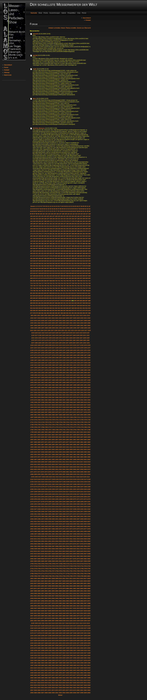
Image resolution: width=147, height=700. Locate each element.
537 (31, 263)
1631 (39, 407)
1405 (81, 372)
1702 (49, 417)
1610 (85, 402)
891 (37, 303)
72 (46, 211)
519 (42, 261)
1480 (46, 385)
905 (75, 303)
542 (45, 263)
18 (62, 206)
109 (66, 214)
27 (79, 206)
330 (67, 238)
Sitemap (6, 72)
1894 (67, 444)
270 (84, 231)
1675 (74, 412)
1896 (74, 444)
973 (81, 310)
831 (53, 296)
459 (59, 253)
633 (53, 273)
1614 (39, 405)
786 (50, 291)
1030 (81, 318)
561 (37, 266)
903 (70, 303)
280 (50, 234)
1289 (31, 358)
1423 (85, 375)
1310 (46, 360)
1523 (78, 390)
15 (56, 206)
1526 (88, 390)
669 (31, 278)
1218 (81, 345)
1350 (67, 365)
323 (48, 238)
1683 (42, 415)
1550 (53, 395)
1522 (74, 390)
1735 (46, 422)
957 (37, 310)
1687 (56, 415)
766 (56, 288)
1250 (74, 350)
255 (42, 231)
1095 (71, 328)
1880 (78, 442)
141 (31, 219)
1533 (53, 392)
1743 (74, 422)
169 (48, 221)
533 (81, 261)
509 (75, 258)
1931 (78, 449)
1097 (78, 328)
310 (73, 236)
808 (50, 293)
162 (89, 219)
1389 (85, 370)
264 (67, 231)
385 (37, 246)
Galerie (63, 13)
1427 (39, 377)
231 (37, 229)
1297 (60, 358)
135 (75, 216)
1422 (81, 375)
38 (41, 209)
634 (56, 273)
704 (67, 281)
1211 (56, 345)
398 (73, 246)
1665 (39, 412)
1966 (81, 454)
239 (59, 229)
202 (78, 224)
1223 (39, 348)
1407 (88, 372)
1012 (77, 315)
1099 (85, 328)
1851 (35, 439)
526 (62, 261)
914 (39, 305)
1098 (81, 328)
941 (53, 308)
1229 (60, 348)
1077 (67, 325)
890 (34, 303)
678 (56, 278)
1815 (88, 432)
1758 (67, 424)
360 (89, 241)
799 (86, 291)
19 (64, 206)
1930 (74, 449)
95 (31, 214)
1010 (70, 315)
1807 (60, 432)
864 (84, 298)
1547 (42, 395)
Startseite (34, 13)
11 (48, 206)
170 (50, 221)
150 (56, 219)
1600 (49, 402)
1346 (53, 365)
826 (39, 296)
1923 (49, 449)
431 (42, 251)
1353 (78, 365)
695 (42, 281)
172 (56, 221)
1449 (56, 380)
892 (39, 303)
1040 (56, 320)
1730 (88, 420)
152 (62, 219)
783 (42, 291)
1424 (88, 375)
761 (42, 288)
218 (61, 226)
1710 (78, 417)
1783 (35, 430)
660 (67, 276)
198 (67, 224)
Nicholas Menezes (39, 128)
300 (45, 236)
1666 (42, 412)
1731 (31, 422)
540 (39, 263)
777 (86, 288)
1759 (71, 424)
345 (48, 241)
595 (70, 268)
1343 (42, 365)
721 (53, 283)
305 (59, 236)
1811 (74, 432)
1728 (81, 420)
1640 (71, 407)
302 (50, 236)
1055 (49, 323)
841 (81, 296)
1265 (67, 353)
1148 (74, 335)
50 (64, 209)
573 (70, 266)
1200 (77, 343)
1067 (31, 325)
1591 (78, 400)
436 (56, 251)
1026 (67, 318)
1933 (85, 449)
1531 (46, 392)
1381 (56, 370)
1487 (71, 385)
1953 (35, 454)
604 (34, 271)
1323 (31, 363)
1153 (32, 338)
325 (53, 238)
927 (75, 305)
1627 (85, 405)
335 (81, 238)
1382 (60, 370)
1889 (49, 444)
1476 (31, 385)
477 (48, 256)
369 (53, 243)
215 (53, 226)
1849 (88, 437)
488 (78, 256)
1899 (85, 444)
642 (78, 273)
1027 (71, 318)
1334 (71, 363)
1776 (71, 427)
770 (67, 288)
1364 (56, 367)
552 (73, 263)
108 (63, 214)
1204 (32, 345)
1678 (85, 412)
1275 (42, 355)
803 (37, 293)
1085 (35, 328)
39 (43, 209)
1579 (35, 400)
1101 (31, 330)
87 (76, 211)
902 (67, 303)
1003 (45, 315)
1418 (67, 375)
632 (50, 273)
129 (59, 216)
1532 (49, 392)
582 (34, 268)
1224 (42, 348)
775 (81, 288)
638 (67, 273)
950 (78, 308)
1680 (31, 415)
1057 (56, 323)
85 (72, 211)
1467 (60, 382)
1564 (42, 397)
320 (39, 238)
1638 (63, 407)
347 (53, 241)
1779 (81, 427)
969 (70, 310)
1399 (60, 372)
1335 (74, 363)
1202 (84, 343)
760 (39, 288)
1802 (42, 432)
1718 (46, 420)
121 (37, 216)
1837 (46, 437)
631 (48, 273)
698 (50, 281)
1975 (53, 457)
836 (67, 296)
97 (34, 214)
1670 (56, 412)
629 (42, 273)
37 (39, 209)
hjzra (34, 98)
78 (58, 211)
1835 (39, 437)
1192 (49, 343)
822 (89, 293)
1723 (63, 420)
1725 (71, 420)
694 (39, 281)
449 (31, 253)
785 (48, 291)
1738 (56, 422)
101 (43, 214)
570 (62, 266)
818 (78, 293)
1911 (67, 447)
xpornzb (35, 34)
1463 (46, 382)
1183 (77, 340)
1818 (39, 434)
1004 (49, 315)
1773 (60, 427)
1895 (71, 444)
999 (32, 315)
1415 (56, 375)
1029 (78, 318)
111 (71, 214)
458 (56, 253)
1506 (78, 387)
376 (73, 243)
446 (84, 251)
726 (67, 283)
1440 (85, 377)
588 (50, 268)
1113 (72, 330)
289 (75, 234)
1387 (78, 370)
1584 (53, 400)
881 (70, 301)
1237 (88, 348)
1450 (60, 380)
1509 (88, 387)
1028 (74, 318)
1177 (56, 340)
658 (62, 276)
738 (39, 286)
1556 (74, 395)
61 (85, 209)
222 (72, 226)
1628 (88, 405)
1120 (36, 333)
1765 (31, 427)
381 (86, 243)
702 (62, 281)
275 (37, 234)
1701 (46, 417)
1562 (35, 397)
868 (34, 301)
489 (81, 256)
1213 (63, 345)
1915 (81, 447)
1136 (32, 335)
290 (78, 234)
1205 (35, 345)
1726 (74, 420)
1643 (81, 407)
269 (81, 231)
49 (62, 209)
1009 (67, 315)
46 (56, 209)
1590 (74, 400)
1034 (35, 320)
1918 (31, 449)
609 (48, 271)
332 (73, 238)
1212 (60, 345)
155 (70, 219)
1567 (53, 397)
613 (59, 271)
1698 (35, 417)
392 (56, 246)
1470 (71, 382)
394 (62, 246)
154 (67, 219)
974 (84, 310)
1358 (35, 367)
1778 (78, 427)
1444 (39, 380)
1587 (63, 400)
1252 (81, 350)
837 (70, 296)
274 (34, 234)
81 (64, 211)
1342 (39, 365)
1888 (46, 444)
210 (39, 226)
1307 (35, 360)
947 (70, 308)
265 (70, 231)
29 (83, 206)
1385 (71, 370)
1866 (88, 439)
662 (73, 276)
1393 (39, 372)
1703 (53, 417)
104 (52, 214)
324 (50, 238)
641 (75, 273)
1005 (52, 315)
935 (37, 308)
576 (78, 266)
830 (50, 296)
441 (70, 251)
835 (64, 296)
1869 (39, 442)
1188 (36, 343)
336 (84, 238)
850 (45, 298)
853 (53, 298)
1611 (88, 402)
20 (66, 206)
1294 (49, 358)
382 (89, 243)
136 (78, 216)
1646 (31, 410)
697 (48, 281)
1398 (56, 372)
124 (45, 216)
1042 (63, 320)
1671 (60, 412)
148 (50, 219)
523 (53, 261)
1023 (56, 318)
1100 (88, 328)
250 (89, 229)
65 (33, 211)
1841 (60, 437)
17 (60, 206)
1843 (67, 437)
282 (56, 234)
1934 (88, 449)
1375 (35, 370)
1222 (35, 348)
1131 (74, 333)
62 (87, 209)
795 (75, 291)
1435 (67, 377)
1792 (67, 430)
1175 (50, 340)
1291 (39, 358)
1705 (60, 417)
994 (78, 313)
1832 (88, 434)
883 (75, 301)
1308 (39, 360)
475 (42, 256)
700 (56, 281)
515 (31, 261)
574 (73, 266)
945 (64, 308)
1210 (53, 345)
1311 (49, 360)
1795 (78, 430)
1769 (46, 427)
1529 (39, 392)
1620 (60, 405)
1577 (88, 397)
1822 (53, 434)
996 (84, 313)
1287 (85, 355)
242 (67, 229)
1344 (46, 365)
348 (56, 241)
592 (62, 268)
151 (59, 219)
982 (45, 313)
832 (56, 296)
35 (35, 209)
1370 (78, 367)
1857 (56, 439)
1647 (35, 410)
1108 (55, 330)
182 (84, 221)
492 (89, 256)
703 (64, 281)
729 (75, 283)
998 (89, 313)
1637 (60, 407)
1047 (81, 320)
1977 (60, 457)
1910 (64, 447)
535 (86, 261)
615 (64, 271)
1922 (46, 449)
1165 (74, 338)
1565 (46, 397)
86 (74, 211)
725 (64, 283)
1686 (53, 415)
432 (45, 251)
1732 (35, 422)
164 (34, 221)
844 (89, 296)
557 (86, 263)
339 (31, 241)
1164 (70, 338)
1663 (31, 412)
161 (86, 219)
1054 (46, 323)
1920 (39, 449)
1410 (39, 375)
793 (70, 291)
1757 (63, 424)
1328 (49, 363)
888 (89, 301)
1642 (78, 407)
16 (58, 206)
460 (62, 253)
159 (81, 219)
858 (67, 298)
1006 (56, 315)
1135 (87, 333)
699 (53, 281)
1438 (78, 377)
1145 (63, 335)
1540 (78, 392)
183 (86, 221)
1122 (43, 333)
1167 (81, 338)
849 (42, 298)
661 (70, 276)
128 (56, 216)
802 (34, 293)
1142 (53, 335)
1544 (31, 395)
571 (64, 266)
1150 (81, 335)
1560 (88, 395)
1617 (49, 405)
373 (64, 243)
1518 (60, 390)
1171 (36, 340)
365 (42, 243)
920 (56, 305)
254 (39, 231)
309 (70, 236)
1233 (74, 348)
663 (75, 276)
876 (56, 301)
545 (53, 263)
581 (31, 268)
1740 (63, 422)
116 (84, 214)
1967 (85, 454)
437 (59, 251)
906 (78, 303)
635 (59, 273)
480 (56, 256)
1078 (71, 325)
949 (75, 308)
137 (81, 216)
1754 (53, 424)
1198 (70, 343)
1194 (56, 343)
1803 (46, 432)
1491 (85, 385)
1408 (32, 375)
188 (39, 224)
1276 (46, 355)
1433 (60, 377)
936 (39, 308)
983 (48, 313)
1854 (46, 439)
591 (59, 268)
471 (31, 256)
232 (39, 229)
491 (86, 256)
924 (67, 305)
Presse (84, 13)
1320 (81, 360)
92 (85, 211)
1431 (53, 377)
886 (84, 301)
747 (64, 286)
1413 (49, 375)
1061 (71, 323)
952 (84, 308)
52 (68, 209)
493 (31, 258)
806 (45, 293)
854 (56, 298)
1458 (88, 380)
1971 (39, 457)
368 (50, 243)
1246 (60, 350)
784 (45, 291)
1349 (63, 365)
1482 (53, 385)
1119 (32, 333)
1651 (49, 410)
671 (37, 278)
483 (64, 256)
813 (64, 293)
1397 (53, 372)
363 (37, 243)
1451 (63, 380)
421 (75, 248)
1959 (56, 454)
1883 (88, 442)
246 (78, 229)
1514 (46, 390)
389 (48, 246)
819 (81, 293)
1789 (56, 430)
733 (86, 283)
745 (59, 286)
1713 (88, 417)
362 (34, 243)
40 (44, 209)
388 (45, 246)
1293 (46, 358)
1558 (81, 395)
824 (34, 296)
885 (81, 301)
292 (84, 234)
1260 (49, 353)
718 (45, 283)
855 (59, 298)
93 (87, 211)
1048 (85, 320)
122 (39, 216)
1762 (81, 424)
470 (89, 253)
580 (89, 266)
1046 (78, 320)
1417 (63, 375)
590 (56, 268)
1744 (78, 422)
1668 (49, 412)
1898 (81, 444)
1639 (67, 407)
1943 (60, 452)
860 (73, 298)
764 (50, 288)
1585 (56, 400)
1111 (65, 330)
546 (56, 263)
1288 (88, 355)
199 (70, 224)
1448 (53, 380)
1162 (63, 338)
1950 (85, 452)
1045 (74, 320)
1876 (63, 442)
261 (59, 231)
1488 (74, 385)
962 (50, 310)
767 (59, 288)
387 (42, 246)
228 (89, 226)
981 (42, 313)
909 (86, 303)
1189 (39, 343)
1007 (60, 315)
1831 (85, 434)
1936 (35, 452)
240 (62, 229)
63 (89, 209)
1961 (63, 454)
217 (59, 226)
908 (84, 303)
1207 (42, 345)
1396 (49, 372)
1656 (67, 410)
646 (89, 273)
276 (39, 234)
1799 (32, 432)
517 (37, 261)
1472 (78, 382)
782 (39, 291)
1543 (88, 392)
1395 (46, 372)
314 (83, 236)
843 (86, 296)
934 (34, 308)
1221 (31, 348)
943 (59, 308)
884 (78, 301)
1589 (71, 400)
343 (42, 241)
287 (70, 234)
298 (39, 236)
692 (34, 281)
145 (42, 219)
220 (67, 226)
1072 (49, 325)
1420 (74, 375)
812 (61, 293)
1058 (60, 323)
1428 (42, 377)
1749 (35, 424)
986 (56, 313)
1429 (46, 377)
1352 (74, 365)
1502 (63, 387)
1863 (78, 439)
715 (37, 283)
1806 (56, 432)
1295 (53, 358)
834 (62, 296)
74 (50, 211)
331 (70, 238)
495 (37, 258)
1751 (42, 424)
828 (45, 296)
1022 (53, 318)
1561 (31, 397)
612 (56, 271)
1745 (81, 422)
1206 (39, 345)
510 (78, 258)
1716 (39, 420)
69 (41, 211)
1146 (67, 335)
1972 (42, 457)
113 (76, 214)
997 (86, 313)
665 (81, 276)
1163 (67, 338)
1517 (56, 390)
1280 (60, 355)
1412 (46, 375)
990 (67, 313)
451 (37, 253)
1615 (42, 405)
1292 (42, 358)
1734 (42, 422)
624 (89, 271)
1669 (53, 412)
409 (42, 248)
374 (67, 243)
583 (37, 268)
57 (78, 209)
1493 (31, 387)
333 (75, 238)
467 (81, 253)
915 (42, 305)
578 (84, 266)
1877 (67, 442)
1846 (78, 437)
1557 (78, 395)
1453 (71, 380)
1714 (31, 420)
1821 (49, 434)
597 (75, 268)
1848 (85, 437)
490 (84, 256)
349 (59, 241)
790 (62, 291)
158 (78, 219)
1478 (39, 385)
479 (53, 256)
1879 (74, 442)
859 (70, 298)
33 (31, 209)
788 (56, 291)
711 (86, 281)
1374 (31, 370)
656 (56, 276)
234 (45, 229)
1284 (74, 355)
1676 (78, 412)
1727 (78, 420)
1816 (31, 434)
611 (53, 271)
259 (53, 231)
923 (64, 305)
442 (73, 251)
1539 (74, 392)
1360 (42, 367)
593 (64, 268)
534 (84, 261)
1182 (74, 340)
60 (84, 209)
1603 (60, 402)
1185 (84, 340)
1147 (70, 335)
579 (86, 266)
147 (48, 219)
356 (78, 241)
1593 (85, 400)
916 (45, 305)
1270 (85, 353)
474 (39, 256)
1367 (67, 367)
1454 (74, 380)
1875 (60, 442)
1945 (67, 452)
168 (45, 221)
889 (31, 303)
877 (59, 301)
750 (73, 286)
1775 (67, 427)
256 (45, 231)
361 (31, 243)
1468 (63, 382)
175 (64, 221)
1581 (42, 400)
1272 (31, 355)
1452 (67, 380)
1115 (79, 330)
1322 (88, 360)
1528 (35, 392)
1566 (49, 397)
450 (34, 253)
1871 (46, 442)
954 (89, 308)
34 (33, 209)
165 (37, 221)
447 (86, 251)
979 (37, 313)
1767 (39, 427)
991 (70, 313)
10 (46, 206)
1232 (71, 348)
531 (75, 261)
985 (53, 313)
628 (39, 273)
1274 (39, 355)
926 (72, 305)
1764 (88, 424)
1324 (35, 363)
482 (62, 256)
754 (84, 286)
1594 (88, 400)
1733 (39, 422)
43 (50, 209)
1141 (50, 335)
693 (37, 281)
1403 (74, 372)
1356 (88, 365)
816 (72, 293)
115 (81, 214)
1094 (67, 328)
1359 (39, 367)
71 (44, 211)
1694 (81, 415)
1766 (35, 427)
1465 (53, 382)
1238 (31, 350)
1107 (52, 330)
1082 (85, 325)
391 (53, 246)
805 (42, 293)
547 (59, 263)
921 (59, 305)
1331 (60, 363)
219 (64, 226)
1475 (88, 382)
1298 (63, 358)
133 (70, 216)
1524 (81, 390)
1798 (88, 430)
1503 (67, 387)
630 (45, 273)
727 (70, 283)
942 (56, 308)
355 (75, 241)
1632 (42, 407)
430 (39, 251)
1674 (71, 412)
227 (86, 226)
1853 (42, 439)
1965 (78, 454)
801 (31, 293)
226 (83, 226)
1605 (67, 402)
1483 (56, 385)
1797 (85, 430)
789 (59, 291)
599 (81, 268)
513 (86, 258)
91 (84, 211)
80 (62, 211)
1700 (42, 417)
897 (53, 303)
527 (64, 261)
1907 (53, 447)
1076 (63, 325)
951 (81, 308)
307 (64, 236)
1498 (49, 387)
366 (45, 243)
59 (82, 209)
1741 (67, 422)
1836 (42, 437)
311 (75, 236)
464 (73, 253)
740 (45, 286)
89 (80, 211)
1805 (53, 432)
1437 (74, 377)
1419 (71, 375)
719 (48, 283)
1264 (63, 353)
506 (67, 258)
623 (86, 271)
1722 (60, 420)
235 (48, 229)
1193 (53, 343)
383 (31, 246)
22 (70, 206)
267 (75, 231)
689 (86, 278)
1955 (42, 454)
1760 (74, 424)
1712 (85, 417)
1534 (56, 392)
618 (72, 271)
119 (31, 216)
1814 (85, 432)
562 (39, 266)
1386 (74, 370)
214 (50, 226)
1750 (39, 424)
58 (80, 209)
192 (50, 224)
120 (34, 216)
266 (73, 231)
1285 (78, 355)
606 (39, 271)
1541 (81, 392)
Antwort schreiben (54, 28)
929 (81, 305)
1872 (49, 442)
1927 (63, 449)
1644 (85, 407)
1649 (42, 410)
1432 (56, 377)
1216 (74, 345)
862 (78, 298)
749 (70, 286)
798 (84, 291)
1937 (39, 452)
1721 (56, 420)
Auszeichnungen (54, 13)
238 (56, 229)
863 (81, 298)
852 (50, 298)
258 (50, 231)
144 (39, 219)
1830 (81, 434)
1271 (88, 353)
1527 (31, 392)
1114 (75, 330)
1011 (74, 315)
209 (37, 226)
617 (70, 271)
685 (75, 278)
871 (42, 301)
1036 (42, 320)
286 (67, 234)
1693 (78, 415)
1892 (60, 444)
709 (81, 281)
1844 (71, 437)
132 (67, 216)
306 (62, 236)
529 (70, 261)
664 (78, 276)
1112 (69, 330)
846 (34, 298)
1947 (74, 452)
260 (56, 231)
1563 (39, 397)
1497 (46, 387)
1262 (56, 353)
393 (59, 246)
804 (39, 293)
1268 (78, 353)
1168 (84, 338)
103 (49, 214)
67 (37, 211)
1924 (53, 449)
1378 (46, 370)
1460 (35, 382)
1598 (42, 402)
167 (42, 221)
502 (56, 258)
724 (62, 283)
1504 (71, 387)
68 (39, 211)
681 (64, 278)
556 (84, 263)
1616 (46, 405)
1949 (81, 452)
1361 (46, 367)
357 (81, 241)
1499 (53, 387)
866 (89, 298)
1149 (77, 335)
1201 (81, 343)
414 (56, 248)
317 (31, 238)
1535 (60, 392)
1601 (53, 402)
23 (72, 206)
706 (73, 281)
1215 (71, 345)
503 (59, 258)
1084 (32, 328)
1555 (71, 395)
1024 (60, 318)
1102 (35, 330)
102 (46, 214)
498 (45, 258)
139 (86, 216)
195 (59, 224)
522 (50, 261)
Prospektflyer (72, 13)
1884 (31, 444)
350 (62, 241)
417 (64, 248)
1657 (71, 410)
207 (31, 226)
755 (86, 286)
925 (70, 305)
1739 (60, 422)
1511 (35, 390)
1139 (43, 335)
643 (81, 273)
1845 (74, 437)
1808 (64, 432)
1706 (64, 417)
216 (56, 226)
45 (54, 209)
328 (62, 238)
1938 (42, 452)
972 (78, 310)
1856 (53, 439)
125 (48, 216)
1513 (42, 390)
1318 (74, 360)
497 (42, 258)
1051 (35, 323)
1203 (88, 343)
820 (83, 293)
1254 (88, 350)
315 (86, 236)
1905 (46, 447)
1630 (35, 407)
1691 (71, 415)
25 (75, 206)
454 (45, 253)
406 (34, 248)
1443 (35, 380)
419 (70, 248)
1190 (42, 343)
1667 (46, 412)
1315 (63, 360)
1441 (88, 377)
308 (67, 236)
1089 (49, 328)
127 (53, 216)
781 (37, 291)
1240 (39, 350)
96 (33, 214)
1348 (60, 365)
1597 (39, 402)
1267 (74, 353)
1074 (56, 325)
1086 (39, 328)
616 (67, 271)
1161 (60, 338)
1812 (78, 432)
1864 (81, 439)
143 (37, 219)
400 (78, 246)
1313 (56, 360)
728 (73, 283)
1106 (48, 330)
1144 (60, 335)
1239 (35, 350)
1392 (35, 372)
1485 (63, 385)
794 (73, 291)
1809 (67, 432)
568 (56, 266)
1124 (49, 333)
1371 (81, 367)
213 (48, 226)
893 (42, 303)
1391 (31, 372)
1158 (50, 338)
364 (39, 243)
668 (89, 276)
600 (84, 268)
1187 (32, 343)
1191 (46, 343)
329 (64, 238)
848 (39, 298)
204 (84, 224)
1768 (42, 427)
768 (62, 288)
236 (50, 229)
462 (67, 253)
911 (31, 305)
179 (75, 221)
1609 (81, 402)
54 (72, 209)
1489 (78, 385)
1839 (53, 437)
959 (42, 310)
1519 (63, 390)
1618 (53, 405)
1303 (81, 358)
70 (43, 211)
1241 (42, 350)
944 (62, 308)
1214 (67, 345)
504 (62, 258)
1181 (70, 340)
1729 (85, 420)
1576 (85, 397)
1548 (46, 395)
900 (62, 303)
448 (89, 251)
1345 (49, 365)
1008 (63, 315)
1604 (64, 402)
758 (34, 288)
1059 (63, 323)
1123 (46, 333)
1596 (35, 402)
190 (45, 224)
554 (78, 263)
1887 (42, 444)
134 (72, 216)
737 (37, 286)
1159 (53, 338)
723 (59, 283)
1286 (81, 355)
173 (59, 221)
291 (81, 234)
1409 (35, 375)
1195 (60, 343)
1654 (60, 410)
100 (41, 214)
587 (48, 268)
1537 (67, 392)
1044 (71, 320)
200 (73, 224)
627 (37, 273)
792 (67, 291)
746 (62, 286)
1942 (56, 452)
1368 (71, 367)
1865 (85, 439)
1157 (46, 338)
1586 (60, 400)
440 (67, 251)
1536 (63, 392)
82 (66, 211)
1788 (53, 430)
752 (78, 286)
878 (62, 301)
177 (70, 221)
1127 (60, 333)
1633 (46, 407)
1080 (78, 325)
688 (84, 278)
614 (61, 271)
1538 (71, 392)
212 (45, 226)
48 (60, 209)
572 (67, 266)
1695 (85, 415)
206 (89, 224)
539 (37, 263)
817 (75, 293)
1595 (32, 402)
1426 (35, 377)
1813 (81, 432)
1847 (81, 437)
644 (84, 273)
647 (31, 276)
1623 (71, 405)
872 (45, 301)
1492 (88, 385)
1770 (49, 427)
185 (31, 224)
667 (86, 276)
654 (50, 276)
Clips (78, 13)
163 (31, 221)
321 (42, 238)
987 (59, 313)
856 (62, 298)
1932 (81, 449)
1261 (53, 353)
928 (78, 305)
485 (70, 256)
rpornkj (35, 55)
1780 (85, 427)
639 (70, 273)
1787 (49, 430)
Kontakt (6, 70)
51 (66, 209)
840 (78, 296)
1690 (67, 415)
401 (81, 246)
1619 (56, 405)
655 (53, 276)
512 (83, 258)
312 (78, 236)
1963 (71, 454)
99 (38, 214)
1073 (53, 325)
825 (37, 296)
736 (34, 286)
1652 (53, 410)
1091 (56, 328)
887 (86, 301)
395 (64, 246)
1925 (56, 449)
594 (67, 268)
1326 (42, 363)
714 (34, 283)
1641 (74, 407)
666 (84, 276)
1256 (35, 353)
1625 (78, 405)
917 (48, 305)
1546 (39, 395)
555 (81, 263)
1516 (53, 390)
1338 (85, 363)
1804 (49, 432)
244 (73, 229)
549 (64, 263)
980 (39, 313)
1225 (46, 348)
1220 (88, 345)
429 (37, 251)
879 (64, 301)
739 (42, 286)
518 (39, 261)
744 (56, 286)
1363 (53, 367)
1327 (46, 363)
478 (50, 256)
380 (84, 243)
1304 (85, 358)
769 (64, 288)
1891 (56, 444)
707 (75, 281)
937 (42, 308)
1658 (74, 410)
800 (89, 291)
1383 (63, 370)
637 (64, 273)
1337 (81, 363)
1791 (63, 430)
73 (48, 211)
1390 (88, 370)
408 (39, 248)
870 (39, 301)
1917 (88, 447)
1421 (78, 375)
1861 (71, 439)
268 (78, 231)
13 (52, 206)
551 (70, 263)
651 (42, 276)
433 (48, 251)
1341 (35, 365)
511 (81, 258)
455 (48, 253)
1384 (67, 370)
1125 (53, 333)
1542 (85, 392)
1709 (74, 417)
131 (64, 216)
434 (50, 251)
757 (31, 288)
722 (56, 283)
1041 (60, 320)
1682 (39, 415)
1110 (62, 330)
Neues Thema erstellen (68, 28)
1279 (56, 355)
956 (34, 310)
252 (34, 231)
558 (89, 263)
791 (64, 291)
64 (31, 211)
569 (59, 266)
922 (61, 305)
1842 (63, 437)
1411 (42, 375)
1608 (78, 402)
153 (64, 219)
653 (48, 276)
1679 (88, 412)
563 (42, 266)
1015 (88, 315)
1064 (81, 323)
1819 (42, 434)
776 (84, 288)
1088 (46, 328)
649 (37, 276)
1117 (85, 330)
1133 (80, 333)
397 (70, 246)
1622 (67, 405)
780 (34, 291)
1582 (46, 400)
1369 (74, 367)
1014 (84, 315)
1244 (53, 350)
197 (64, 224)
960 (45, 310)
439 (64, 251)
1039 (53, 320)
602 (89, 268)
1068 (35, 325)
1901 (32, 447)
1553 (63, 395)
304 (56, 236)
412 (50, 248)
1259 (46, 353)
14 (54, 206)
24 (74, 206)
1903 (39, 447)
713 (31, 283)
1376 (39, 370)
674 (45, 278)
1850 (31, 439)
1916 (85, 447)
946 (67, 308)
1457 (85, 380)
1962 (67, 454)
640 (73, 273)
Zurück (32, 206)
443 (75, 251)
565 (48, 266)
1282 (67, 355)
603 (31, 271)
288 (73, 234)
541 (42, 263)
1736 (49, 422)
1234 (78, 348)
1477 (35, 385)
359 (86, 241)
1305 (88, 358)
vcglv (34, 69)
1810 (71, 432)
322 (45, 238)
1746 (85, 422)
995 (81, 313)
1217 (78, 345)
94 (89, 211)
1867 (31, 442)
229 (31, 229)
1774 (63, 427)
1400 (63, 372)
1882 (85, 442)
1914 (78, 447)
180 (78, 221)
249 (86, 229)
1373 (88, 367)
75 (52, 211)
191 (48, 224)
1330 (56, 363)
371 (59, 243)
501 (53, 258)
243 (70, 229)
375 (70, 243)
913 (37, 305)
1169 (87, 338)
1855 (49, 439)
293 (86, 234)
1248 (67, 350)
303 (53, 236)
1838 (49, 437)
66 (35, 211)
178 (73, 221)
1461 (39, 382)
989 (64, 313)
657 (59, 276)
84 (70, 211)
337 (86, 238)
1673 (67, 412)
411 (48, 248)
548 (62, 263)
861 (75, 298)
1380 (53, 370)
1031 (85, 318)
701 (59, 281)
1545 (35, 395)
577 (81, 266)
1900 (88, 444)
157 (75, 219)
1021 (49, 318)
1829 (78, 434)
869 (37, 301)
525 (59, 261)
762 (45, 288)
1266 (71, 353)
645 (86, 273)
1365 (60, 367)
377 (75, 243)
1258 (42, 353)
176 (67, 221)
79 (60, 211)
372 (62, 243)
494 (34, 258)
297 (37, 236)
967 (64, 310)
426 (89, 248)
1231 (67, 348)
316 (89, 236)
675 (48, 278)
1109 (59, 330)
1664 (35, 412)
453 (42, 253)
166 (39, 221)
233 (42, 229)
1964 (74, 454)
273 (31, 234)
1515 (49, 390)
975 (86, 310)
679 (59, 278)
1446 (46, 380)
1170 (32, 340)
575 (75, 266)
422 (78, 248)
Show (40, 13)
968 (67, 310)
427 (31, 251)
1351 (71, 365)
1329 (53, 363)
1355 (85, 365)
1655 (63, 410)
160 (84, 219)
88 (78, 211)
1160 (56, 338)
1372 (85, 367)
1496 (42, 387)
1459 (31, 382)
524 (56, 261)
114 (79, 214)
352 (67, 241)
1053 (42, 323)
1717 (42, 420)
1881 (81, 442)
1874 (56, 442)
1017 (35, 318)
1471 (74, 382)
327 (59, 238)
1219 (85, 345)
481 (59, 256)
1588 (67, 400)
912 (34, 305)
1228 (56, 348)
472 (34, 256)
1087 (42, 328)
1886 (39, 444)
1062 (74, 323)
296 (34, 236)
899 (59, 303)
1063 (78, 323)
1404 (78, 372)
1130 (70, 333)
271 (86, 231)
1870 (42, 442)
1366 (63, 367)
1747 (88, 422)
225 (81, 226)
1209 (49, 345)
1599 (46, 402)
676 (50, 278)
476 (45, 256)
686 (78, 278)
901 (64, 303)
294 (89, 234)
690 (89, 278)
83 (68, 211)
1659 (78, 410)
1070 (42, 325)
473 (37, 256)
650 (39, 276)
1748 (31, 424)
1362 (49, 367)
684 (73, 278)
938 (45, 308)
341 (37, 241)
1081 (81, 325)
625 (31, 273)
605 (37, 271)
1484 (60, 385)
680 (62, 278)
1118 (89, 330)
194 (56, 224)
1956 (46, 454)
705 (70, 281)
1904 (42, 447)
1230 (63, 348)
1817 (35, 434)
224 (78, 226)
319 (37, 238)
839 (75, 296)
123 (42, 216)
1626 (81, 405)
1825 (63, 434)
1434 (63, 377)
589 (53, 268)
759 (37, 288)
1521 (71, 390)
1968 (88, 454)
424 (83, 248)
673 (42, 278)
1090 (53, 328)
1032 (88, 318)
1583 (49, 400)
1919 (35, 449)
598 (78, 268)
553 (75, 263)
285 (64, 234)
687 (81, 278)
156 (73, 219)
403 (86, 246)
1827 (71, 434)
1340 (31, 365)
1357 (31, 367)
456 (50, 253)
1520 (67, 390)
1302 (78, 358)
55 (74, 209)
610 (50, 271)
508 (73, 258)
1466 (56, 382)
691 (31, 281)
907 (81, 303)
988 (62, 313)
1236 (85, 348)
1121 (39, 333)
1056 (53, 323)
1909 (60, 447)
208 (34, 226)
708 (78, 281)
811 (59, 293)
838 (73, 296)
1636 (56, 407)
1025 (63, 318)
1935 (31, 452)
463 (70, 253)
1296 (56, 358)
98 (36, 214)
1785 (42, 430)
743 (53, 286)
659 (64, 276)
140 (89, 216)
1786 (46, 430)
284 (62, 234)
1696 (88, 415)
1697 (32, 417)
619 (75, 271)
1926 (60, 449)
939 (48, 308)
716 (39, 283)
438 (62, 251)
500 (50, 258)
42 (48, 209)
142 (34, 219)
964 (56, 310)
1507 (81, 387)
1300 (71, 358)
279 (48, 234)
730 (78, 283)
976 (89, 310)
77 (56, 211)
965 (59, 310)
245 (75, 229)
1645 (88, 407)
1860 (67, 439)
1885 (35, 444)
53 (70, 209)
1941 (53, 452)
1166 (77, 338)
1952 (31, 454)
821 (86, 293)
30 (85, 206)
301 (48, 236)
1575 (81, 397)
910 (89, 303)
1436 (71, 377)
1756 (60, 424)
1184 (81, 340)
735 (31, 286)
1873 (53, 442)
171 (53, 221)
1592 (81, 400)
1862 (74, 439)
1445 (42, 380)
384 (34, 246)
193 (53, 224)
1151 (84, 335)
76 (54, 211)
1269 (81, 353)
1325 (39, 363)
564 (45, 266)
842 (84, 296)
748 (67, 286)
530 (73, 261)
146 (45, 219)
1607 (74, 402)
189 (42, 224)
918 (50, 305)
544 (50, 263)
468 (84, 253)
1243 (49, 350)
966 (62, 310)
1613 (35, 405)
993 (75, 313)
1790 (60, 430)
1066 (88, 323)
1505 (74, 387)
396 (67, 246)
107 (60, 214)
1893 (63, 444)
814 (67, 293)
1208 (46, 345)
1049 (88, 320)
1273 (35, 355)
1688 (60, 415)
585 (42, 268)
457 (53, 253)
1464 (49, 382)
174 (62, 221)
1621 (63, 405)
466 (78, 253)
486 (73, 256)
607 (42, 271)
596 (73, 268)
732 (84, 283)
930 (83, 305)
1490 (81, 385)
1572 (71, 397)
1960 (60, 454)
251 (31, 231)
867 (31, 301)
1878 (71, 442)
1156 (43, 338)
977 (31, 313)
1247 (63, 350)
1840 (56, 437)
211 (42, 226)
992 (73, 313)
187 (37, 224)
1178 (60, 340)
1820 (46, 434)
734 (89, 283)
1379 (49, 370)
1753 (49, 424)
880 (67, 301)
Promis (46, 13)
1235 (81, 348)
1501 (60, 387)
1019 (42, 318)
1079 (74, 325)
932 (89, 305)
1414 (53, 375)
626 (34, 273)
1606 (71, 402)
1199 (73, 343)
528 (67, 261)
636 (62, 273)
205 (86, 224)
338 (89, 238)
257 (48, 231)
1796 (81, 430)
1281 (63, 355)
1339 (88, 363)
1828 (74, 434)
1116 (82, 330)
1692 (74, 415)
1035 (39, 320)
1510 (32, 390)
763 (48, 288)
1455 (78, 380)
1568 (56, 397)
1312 (53, 360)
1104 (42, 330)
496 (39, 258)
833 (59, 296)
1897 (78, 444)
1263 (60, 353)
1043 (67, 320)
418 (67, 248)
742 (50, 286)
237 (53, 229)
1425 (31, 377)
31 (87, 206)
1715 (35, 420)
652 (45, 276)
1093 (64, 328)
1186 (87, 340)
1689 (63, 415)
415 (59, 248)
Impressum (7, 75)
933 (31, 308)
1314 (60, 360)
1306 (32, 360)
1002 (42, 315)
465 (75, 253)
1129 (67, 333)
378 (78, 243)
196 (62, 224)
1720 (53, 420)
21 (68, 206)
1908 (56, 447)
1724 (67, 420)
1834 (35, 437)
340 (34, 241)
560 (34, 266)
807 (48, 293)
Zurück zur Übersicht (84, 28)
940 (50, 308)
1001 (38, 315)
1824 (60, 434)
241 (64, 229)
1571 (67, 397)
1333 (67, 363)
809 (53, 293)
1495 (39, 387)
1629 (31, 407)
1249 (71, 350)
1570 (63, 397)
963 (53, 310)
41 (46, 209)
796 (78, 291)
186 (34, 224)
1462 (42, 382)
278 (45, 234)
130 (61, 216)
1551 (56, 395)
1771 (53, 427)
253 (37, 231)
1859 (63, 439)
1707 (67, 417)
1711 (81, 417)
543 (48, 263)
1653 (56, 410)
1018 (39, 318)
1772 (56, 427)
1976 (56, 457)
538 (34, 263)
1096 (74, 328)
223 (75, 226)
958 (39, 310)
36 (37, 209)
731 (81, 283)
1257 (39, 353)
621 (81, 271)
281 (53, 234)
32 (89, 206)
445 (81, 251)
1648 (39, 410)
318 (34, 238)
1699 (39, 417)
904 (73, 303)
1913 (74, 447)
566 (50, 266)
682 (67, 278)
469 (86, 253)
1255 (31, 353)
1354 (81, 365)
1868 (35, 442)
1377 (42, 370)
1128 (63, 333)
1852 (39, 439)
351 (64, 241)
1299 (67, 358)
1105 (45, 330)
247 (81, 229)
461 (64, 253)
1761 (78, 424)
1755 (56, 424)
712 (89, 281)
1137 (36, 335)
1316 (67, 360)
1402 (71, 372)
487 (75, 256)
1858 (60, 439)
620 (78, 271)
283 (59, 234)
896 (50, 303)
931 (86, 305)
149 (53, 219)
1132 (77, 333)
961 (48, 310)
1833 (31, 437)
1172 (39, 340)
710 (84, 281)
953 (86, 308)
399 (75, 246)
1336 (78, 363)
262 (62, 231)
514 (89, 258)
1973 (46, 457)
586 (45, 268)
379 (81, 243)
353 (70, 241)
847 (37, 298)
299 (42, 236)
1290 (35, 358)
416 (61, 248)
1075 (60, 325)
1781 (88, 427)
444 (78, 251)
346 (50, 241)
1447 (49, 380)
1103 (38, 330)
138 (83, 216)
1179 (63, 340)
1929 (71, 449)
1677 (81, 412)
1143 (56, 335)
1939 (46, 452)
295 (31, 236)
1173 (43, 340)
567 (53, 266)
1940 (49, 452)
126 (50, 216)
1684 (46, 415)
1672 (63, 412)
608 (45, 271)
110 (68, 214)
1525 (85, 390)
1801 (39, 432)
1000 (35, 315)
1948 (78, 452)
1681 (35, 415)
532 (78, 261)
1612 (31, 405)
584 (39, 268)
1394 (42, 372)
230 (34, 229)
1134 (84, 333)
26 (77, 206)
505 (64, 258)
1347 (56, 365)
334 (78, 238)
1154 (36, 338)
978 (34, 313)
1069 (39, 325)
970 (73, 310)
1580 (39, 400)
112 (73, 214)
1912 (71, 447)
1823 (56, 434)
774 (78, 288)
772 (73, 288)
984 (50, 313)
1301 (74, 358)
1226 (49, 348)
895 (48, 303)
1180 (67, 340)
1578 (31, 400)
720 (50, 283)
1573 (74, 397)
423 (81, 248)
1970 (35, 457)
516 (34, 261)
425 (86, 248)
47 (58, 209)
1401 (67, 372)
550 (67, 263)
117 (87, 214)
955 (31, 310)
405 (31, 248)
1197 (67, 343)
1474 (85, 382)
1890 (53, 444)
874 (50, 301)
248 (84, 229)
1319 (78, 360)
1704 (56, 417)
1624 (74, 405)
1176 (53, 340)
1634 (49, 407)
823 (31, 296)
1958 (53, 454)
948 (73, 308)
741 (48, 286)
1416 (60, 375)
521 (48, 261)
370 (56, 243)
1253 (85, 350)
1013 (81, 315)
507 (70, 258)
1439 (81, 377)
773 (75, 288)
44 (52, 209)
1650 (46, 410)
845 (31, 298)
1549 (49, 395)
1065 (85, 323)
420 (72, 248)
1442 (31, 380)
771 (70, 288)
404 (89, 246)
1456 (81, 380)
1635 (53, 407)
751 (75, 286)
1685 (49, 415)
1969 (31, 457)
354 (73, 241)
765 (53, 288)
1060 (67, 323)
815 (70, 293)
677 (53, 278)
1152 (87, 335)
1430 (49, 377)
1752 (46, 424)
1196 (63, 343)
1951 (88, 452)
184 (89, 221)
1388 (81, 370)
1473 (81, 382)
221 (70, 226)
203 (81, 224)
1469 (67, 382)
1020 (46, 318)
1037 (46, 320)
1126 (56, 333)
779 (31, 291)
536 (89, 261)
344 (45, 241)
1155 (39, 338)
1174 (46, 340)
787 (53, 291)
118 (89, 214)
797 (81, 291)
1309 (42, 360)
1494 (35, 387)
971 (75, 310)
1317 (71, 360)
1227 (53, 348)
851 (48, 298)
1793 (71, 430)
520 (45, 261)
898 (56, 303)
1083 (88, 325)
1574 (78, 397)
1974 (49, 457)
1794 (74, 430)
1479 (42, 385)
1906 (49, 447)
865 (86, 298)
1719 (49, 420)
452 (39, 253)
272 (89, 231)
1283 (71, 355)
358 (84, 241)
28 (81, 206)
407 (37, 248)
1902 (35, 447)
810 (56, 293)
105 (55, 214)
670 (34, 278)
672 (39, 278)
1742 (71, 422)
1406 (85, 372)
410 (45, 248)
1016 (31, 318)
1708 (71, 417)
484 (67, 256)
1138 (39, 335)
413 (53, 248)
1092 (60, 328)
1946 (71, 452)
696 (45, 281)
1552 (60, 395)
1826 (67, 434)
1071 (46, 325)
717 (42, 283)
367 (48, 243)
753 (81, 286)
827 (42, 296)
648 (34, 276)
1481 (49, 385)
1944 (63, 452)
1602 (56, 402)
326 (56, 238)
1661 (85, 410)
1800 (35, 432)
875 (53, 301)
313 (81, 236)
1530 (42, 392)
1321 (85, 360)
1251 (78, 350)
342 (39, 241)
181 (81, 221)
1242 (46, 350)
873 (48, 301)
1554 (67, 395)
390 (50, 246)
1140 (46, 335)
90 (82, 211)
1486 (67, 385)
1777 (74, 427)
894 (45, 303)
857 (64, 298)
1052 (39, 323)
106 (57, 214)
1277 (49, 355)
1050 (31, 323)
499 (48, 258)
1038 (49, 320)
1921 (42, 449)
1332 (63, 363)
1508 (85, 387)
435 (53, 251)
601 (86, 268)
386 (39, 246)
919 (53, 305)
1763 (85, 424)
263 (64, 231)
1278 (53, 355)
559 (31, 266)
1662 (88, 410)
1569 (60, 397)
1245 (56, 350)
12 (50, 206)
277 (42, 234)
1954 (39, 454)
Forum (6, 67)
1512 (39, 390)
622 (83, 271)
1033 (31, 320)
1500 (56, 387)
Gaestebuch (8, 65)
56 (76, 209)
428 (34, 251)
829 (48, 296)
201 (75, 224)
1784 (39, 430)
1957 (49, 454)
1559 (85, 395)
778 (89, 288)
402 (84, 246)
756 (89, 286)
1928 (67, 449)
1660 (81, 410)
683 (70, 278)
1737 (53, 422)
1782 (31, 430)
